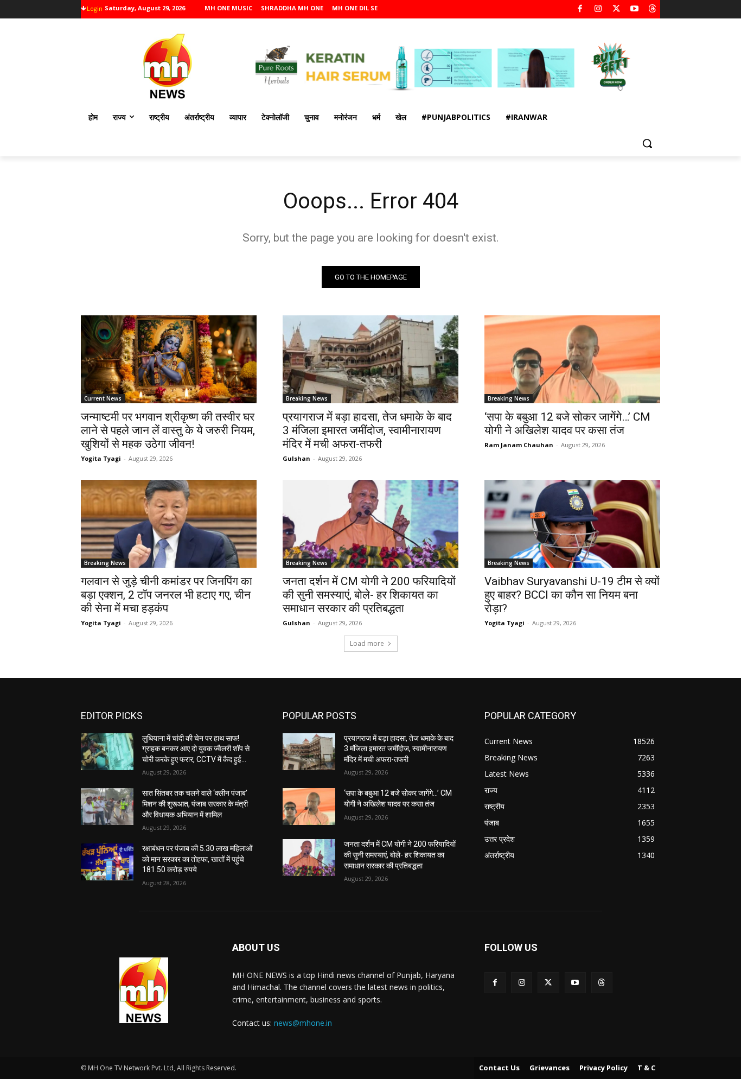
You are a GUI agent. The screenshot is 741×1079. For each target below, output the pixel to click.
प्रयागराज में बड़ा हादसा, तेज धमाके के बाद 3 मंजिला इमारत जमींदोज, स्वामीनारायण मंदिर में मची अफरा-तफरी (367, 430)
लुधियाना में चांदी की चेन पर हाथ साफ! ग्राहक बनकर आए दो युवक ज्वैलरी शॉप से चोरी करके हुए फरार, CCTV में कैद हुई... (196, 749)
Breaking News (307, 398)
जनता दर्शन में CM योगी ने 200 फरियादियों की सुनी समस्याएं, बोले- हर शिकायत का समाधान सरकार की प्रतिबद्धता (369, 595)
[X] (616, 9)
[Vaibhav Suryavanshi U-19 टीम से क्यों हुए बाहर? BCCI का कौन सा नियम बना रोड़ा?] (572, 524)
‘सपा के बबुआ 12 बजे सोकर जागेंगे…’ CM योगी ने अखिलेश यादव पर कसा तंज (567, 423)
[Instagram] (598, 9)
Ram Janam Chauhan (518, 445)
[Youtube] (634, 9)
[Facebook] (580, 9)
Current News (103, 398)
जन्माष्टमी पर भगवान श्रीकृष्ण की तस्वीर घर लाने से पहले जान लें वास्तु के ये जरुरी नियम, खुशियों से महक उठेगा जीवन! (168, 430)
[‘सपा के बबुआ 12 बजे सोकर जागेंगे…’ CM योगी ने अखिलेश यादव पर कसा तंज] (572, 359)
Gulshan (296, 458)
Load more (367, 643)
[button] (647, 143)
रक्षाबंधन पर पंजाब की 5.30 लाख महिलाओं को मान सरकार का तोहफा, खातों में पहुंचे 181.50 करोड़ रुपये (197, 859)
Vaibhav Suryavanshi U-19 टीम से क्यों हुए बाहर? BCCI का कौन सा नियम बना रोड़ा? (572, 595)
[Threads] (653, 9)
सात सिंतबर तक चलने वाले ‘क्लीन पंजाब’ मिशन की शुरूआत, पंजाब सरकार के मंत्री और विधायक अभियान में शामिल (195, 803)
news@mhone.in (303, 1023)
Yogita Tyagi (101, 458)
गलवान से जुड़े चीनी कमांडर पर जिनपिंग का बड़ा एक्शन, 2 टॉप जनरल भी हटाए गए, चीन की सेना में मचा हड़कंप (166, 595)
